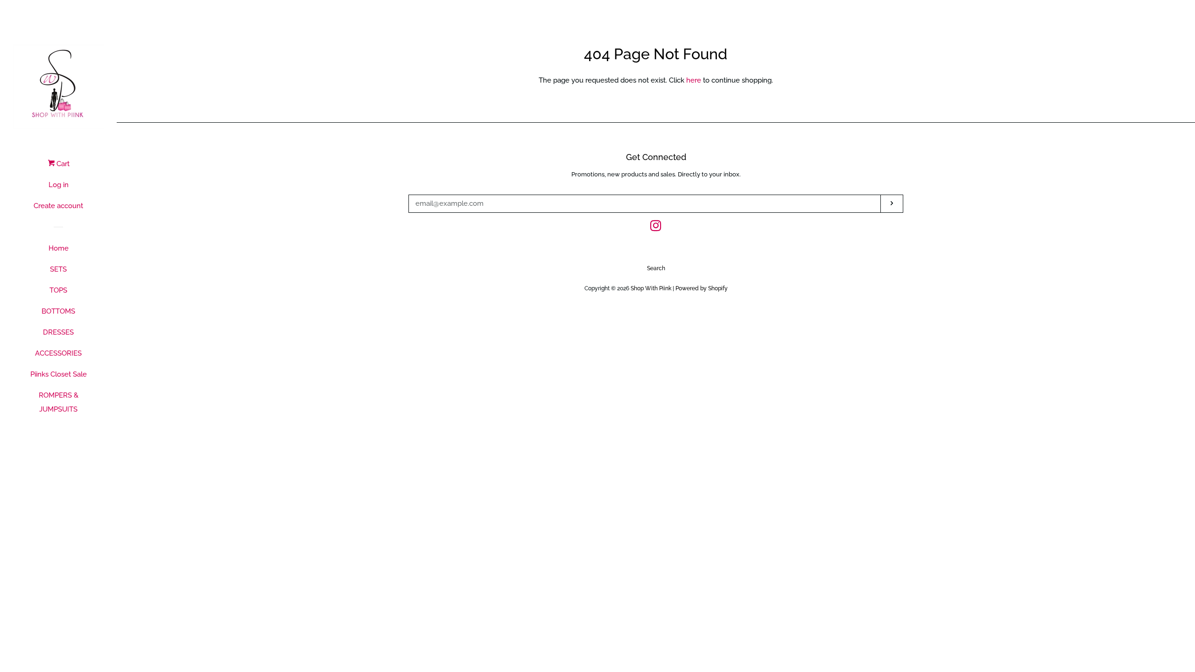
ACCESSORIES (58, 353)
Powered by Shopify (701, 288)
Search (656, 268)
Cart (62, 164)
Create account (58, 206)
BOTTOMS (58, 311)
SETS (58, 269)
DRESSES (58, 332)
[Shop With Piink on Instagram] (655, 228)
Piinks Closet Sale (58, 374)
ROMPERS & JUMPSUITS (58, 402)
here (693, 80)
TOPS (58, 290)
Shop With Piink (651, 288)
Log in (59, 185)
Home (59, 248)
